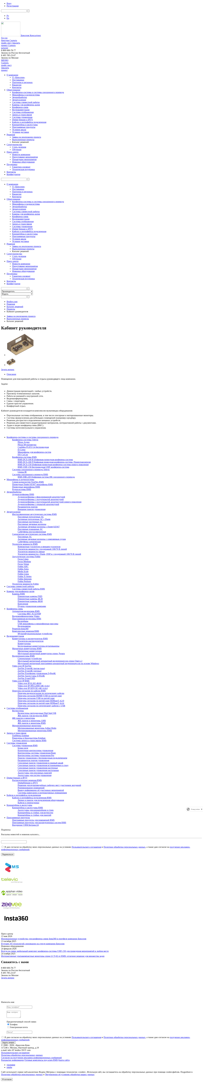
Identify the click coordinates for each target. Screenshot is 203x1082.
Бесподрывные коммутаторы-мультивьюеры (38, 646)
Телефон (14, 1024)
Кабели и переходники (28, 802)
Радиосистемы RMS (21, 489)
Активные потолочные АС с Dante (34, 519)
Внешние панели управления (31, 509)
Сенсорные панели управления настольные (38, 770)
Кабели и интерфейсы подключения (29, 122)
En (8, 18)
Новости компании (21, 154)
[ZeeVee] (11, 911)
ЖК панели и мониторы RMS (32, 723)
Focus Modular (24, 561)
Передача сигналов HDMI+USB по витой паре (40, 696)
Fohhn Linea (23, 574)
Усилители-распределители (31, 641)
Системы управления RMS (25, 745)
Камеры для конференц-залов (26, 105)
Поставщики (18, 80)
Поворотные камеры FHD (30, 596)
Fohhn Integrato (25, 579)
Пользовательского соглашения (86, 847)
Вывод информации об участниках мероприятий (41, 790)
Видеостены (18, 711)
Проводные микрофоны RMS (26, 487)
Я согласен (7, 1079)
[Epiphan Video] (11, 898)
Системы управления (22, 117)
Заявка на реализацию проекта (26, 137)
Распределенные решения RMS (27, 780)
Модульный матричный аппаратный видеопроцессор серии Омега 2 (50, 661)
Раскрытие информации (12, 1060)
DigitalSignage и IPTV (28, 783)
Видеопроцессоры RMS (23, 656)
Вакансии (16, 85)
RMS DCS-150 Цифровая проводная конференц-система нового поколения (53, 464)
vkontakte (11, 1065)
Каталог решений (15, 306)
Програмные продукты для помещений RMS (33, 820)
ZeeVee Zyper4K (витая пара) (31, 668)
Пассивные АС (25, 536)
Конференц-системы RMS (24, 457)
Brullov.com (12, 301)
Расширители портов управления (33, 760)
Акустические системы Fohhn (26, 556)
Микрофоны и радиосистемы (26, 95)
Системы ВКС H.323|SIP (29, 614)
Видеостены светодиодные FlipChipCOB (37, 713)
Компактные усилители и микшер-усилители (39, 546)
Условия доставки (20, 132)
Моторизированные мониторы (26, 725)
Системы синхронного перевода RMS (30, 474)
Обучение (16, 149)
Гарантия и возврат (21, 167)
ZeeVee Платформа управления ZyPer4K (37, 673)
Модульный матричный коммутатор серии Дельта (41, 653)
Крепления (23, 604)
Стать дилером (19, 147)
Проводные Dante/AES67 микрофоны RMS (32, 484)
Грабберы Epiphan (20, 735)
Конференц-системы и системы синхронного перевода (38, 92)
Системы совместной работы (26, 102)
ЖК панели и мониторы (23, 718)
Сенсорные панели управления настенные (38, 768)
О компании (12, 75)
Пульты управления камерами (32, 606)
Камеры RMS (18, 594)
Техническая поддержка (23, 169)
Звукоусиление (19, 100)
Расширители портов (28, 507)
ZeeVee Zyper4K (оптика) (29, 671)
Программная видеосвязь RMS (26, 619)
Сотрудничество (14, 144)
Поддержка (12, 164)
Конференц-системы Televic (25, 440)
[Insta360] (15, 923)
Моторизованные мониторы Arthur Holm (37, 728)
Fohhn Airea (23, 569)
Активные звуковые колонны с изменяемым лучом (42, 539)
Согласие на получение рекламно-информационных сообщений (31, 1057)
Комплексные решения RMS (25, 631)
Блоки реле (23, 748)
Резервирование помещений (31, 788)
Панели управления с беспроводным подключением (42, 758)
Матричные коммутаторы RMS (27, 648)
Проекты (11, 309)
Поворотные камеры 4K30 (30, 599)
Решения (11, 134)
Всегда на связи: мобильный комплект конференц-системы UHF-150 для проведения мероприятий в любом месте (55, 951)
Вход (9, 3)
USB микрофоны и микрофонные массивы (38, 623)
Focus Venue (23, 564)
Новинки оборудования (23, 162)
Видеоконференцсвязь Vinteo (25, 616)
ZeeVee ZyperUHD (26, 678)
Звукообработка (19, 97)
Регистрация (13, 6)
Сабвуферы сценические (29, 541)
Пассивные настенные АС (30, 522)
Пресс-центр (13, 152)
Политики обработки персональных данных (124, 847)
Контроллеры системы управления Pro (36, 755)
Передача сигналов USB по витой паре (36, 698)
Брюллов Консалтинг (30, 35)
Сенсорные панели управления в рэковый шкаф (40, 763)
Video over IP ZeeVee (21, 666)
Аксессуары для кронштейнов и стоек (36, 810)
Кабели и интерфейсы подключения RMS (32, 798)
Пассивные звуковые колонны (32, 524)
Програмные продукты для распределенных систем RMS (39, 822)
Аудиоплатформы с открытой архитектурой (38, 504)
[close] (201, 809)
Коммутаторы (24, 643)
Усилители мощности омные (31, 551)
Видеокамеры (24, 626)
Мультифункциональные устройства (35, 633)
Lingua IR (22, 472)
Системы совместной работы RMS (28, 589)
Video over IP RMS (20, 681)
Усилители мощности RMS (25, 544)
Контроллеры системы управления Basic (37, 753)
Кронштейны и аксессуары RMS (27, 807)
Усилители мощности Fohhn (25, 584)
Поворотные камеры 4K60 (30, 601)
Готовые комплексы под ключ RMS (41, 1060)
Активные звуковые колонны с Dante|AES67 (39, 527)
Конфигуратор (13, 174)
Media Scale (23, 571)
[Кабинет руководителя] (20, 355)
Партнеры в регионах (22, 82)
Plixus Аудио (24, 442)
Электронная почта (19, 1027)
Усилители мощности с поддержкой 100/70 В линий (42, 549)
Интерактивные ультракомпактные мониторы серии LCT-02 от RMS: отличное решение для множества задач (52, 956)
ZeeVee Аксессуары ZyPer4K (31, 676)
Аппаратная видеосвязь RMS (26, 611)
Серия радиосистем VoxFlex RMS (28, 482)
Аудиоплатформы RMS (23, 494)
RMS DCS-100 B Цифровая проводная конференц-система (45, 459)
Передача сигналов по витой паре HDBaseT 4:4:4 (41, 703)
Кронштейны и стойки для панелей (34, 815)
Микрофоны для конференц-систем (34, 452)
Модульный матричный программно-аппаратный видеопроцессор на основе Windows (58, 663)
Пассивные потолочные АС (31, 517)
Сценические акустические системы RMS (32, 534)
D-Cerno (21, 449)
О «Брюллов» (18, 77)
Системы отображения (23, 112)
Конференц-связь (20, 107)
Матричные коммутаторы (30, 651)
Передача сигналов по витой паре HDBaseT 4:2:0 (41, 701)
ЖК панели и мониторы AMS (32, 720)
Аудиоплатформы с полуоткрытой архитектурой (41, 499)
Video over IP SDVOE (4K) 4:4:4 (33, 688)
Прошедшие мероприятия (24, 159)
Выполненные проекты (23, 139)
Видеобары (23, 621)
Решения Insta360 (20, 628)
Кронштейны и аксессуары (25, 124)
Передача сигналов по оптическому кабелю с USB (41, 706)
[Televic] (11, 885)
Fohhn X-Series (24, 576)
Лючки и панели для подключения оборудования (41, 800)
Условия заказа (19, 129)
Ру (8, 16)
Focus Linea (23, 559)
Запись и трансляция (22, 115)
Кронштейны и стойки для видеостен (35, 812)
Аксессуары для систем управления (34, 775)
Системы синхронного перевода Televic (31, 469)
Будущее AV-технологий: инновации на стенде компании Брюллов (32, 944)
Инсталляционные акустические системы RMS (34, 514)
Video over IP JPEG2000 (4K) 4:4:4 (33, 686)
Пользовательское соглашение (15, 1052)
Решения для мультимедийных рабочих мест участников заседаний (49, 785)
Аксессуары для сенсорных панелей (35, 773)
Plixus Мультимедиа (27, 444)
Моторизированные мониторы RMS (35, 730)
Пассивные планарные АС (30, 529)
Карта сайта (64, 1060)
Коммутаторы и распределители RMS (30, 638)
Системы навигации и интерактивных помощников (42, 793)
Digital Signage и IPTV (22, 120)
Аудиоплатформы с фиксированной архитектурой (41, 497)
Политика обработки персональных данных (22, 1055)
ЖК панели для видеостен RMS (33, 715)
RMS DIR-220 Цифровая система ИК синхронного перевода (46, 477)
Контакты (16, 87)
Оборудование (13, 90)
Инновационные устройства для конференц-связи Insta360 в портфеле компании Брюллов (43, 939)
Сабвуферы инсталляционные (32, 532)
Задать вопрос (7, 369)
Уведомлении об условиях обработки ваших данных (69, 1074)
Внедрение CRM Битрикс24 (25, 825)
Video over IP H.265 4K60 (29, 683)
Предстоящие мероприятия (25, 157)
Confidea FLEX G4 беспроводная (33, 447)
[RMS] (11, 873)
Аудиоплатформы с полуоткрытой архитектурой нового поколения (49, 502)
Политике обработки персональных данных (22, 1074)
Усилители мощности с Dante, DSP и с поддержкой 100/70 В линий (49, 554)
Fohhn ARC (23, 566)
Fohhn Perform (24, 581)
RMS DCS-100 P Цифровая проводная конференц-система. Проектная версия (54, 462)
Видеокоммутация (20, 110)
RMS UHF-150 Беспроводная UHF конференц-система (43, 467)
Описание (11, 374)
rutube (9, 1067)
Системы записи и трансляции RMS (29, 740)
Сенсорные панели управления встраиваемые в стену (43, 765)
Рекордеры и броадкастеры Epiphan (28, 738)
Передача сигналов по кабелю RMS (29, 691)
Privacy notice (195, 809)
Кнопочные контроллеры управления (35, 750)
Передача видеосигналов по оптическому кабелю (41, 693)
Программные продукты (23, 127)
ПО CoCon (23, 454)
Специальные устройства (30, 658)
